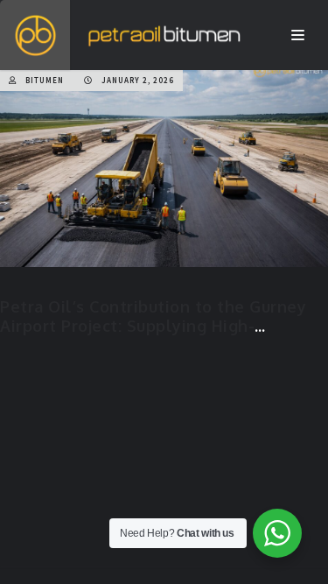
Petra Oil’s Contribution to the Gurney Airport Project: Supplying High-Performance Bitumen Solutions (153, 325)
